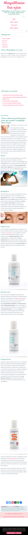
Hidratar (21, 508)
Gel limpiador (17, 508)
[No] (26, 530)
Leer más (18, 533)
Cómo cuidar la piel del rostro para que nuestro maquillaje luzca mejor (13, 120)
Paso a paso (14, 25)
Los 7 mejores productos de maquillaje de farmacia (12, 103)
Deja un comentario (15, 510)
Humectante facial (5, 509)
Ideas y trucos (14, 22)
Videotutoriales (14, 28)
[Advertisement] (14, 73)
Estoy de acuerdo (11, 533)
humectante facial (19, 298)
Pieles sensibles (17, 509)
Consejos (21, 506)
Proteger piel (3, 510)
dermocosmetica (13, 458)
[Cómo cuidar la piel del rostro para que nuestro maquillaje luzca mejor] (5, 133)
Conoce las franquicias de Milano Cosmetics (10, 101)
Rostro (8, 510)
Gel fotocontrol (11, 508)
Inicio (14, 19)
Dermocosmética (4, 508)
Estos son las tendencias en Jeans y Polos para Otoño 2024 (13, 105)
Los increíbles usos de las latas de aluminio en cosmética (13, 95)
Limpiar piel (11, 509)
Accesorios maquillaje (6, 38)
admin (26, 125)
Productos (23, 509)
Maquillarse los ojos (14, 5)
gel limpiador (9, 232)
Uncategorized (5, 44)
